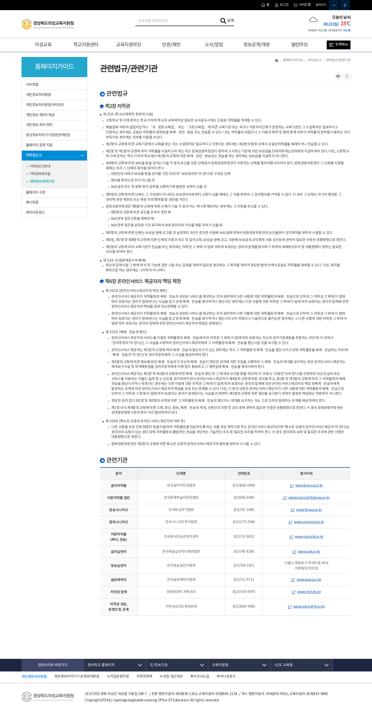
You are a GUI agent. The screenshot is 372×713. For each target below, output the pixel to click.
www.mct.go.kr (309, 592)
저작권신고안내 (40, 166)
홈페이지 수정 (36, 192)
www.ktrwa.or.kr (309, 510)
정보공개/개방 (256, 45)
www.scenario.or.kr (309, 522)
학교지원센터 (85, 45)
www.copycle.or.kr (309, 537)
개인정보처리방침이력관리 (45, 105)
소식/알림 (214, 45)
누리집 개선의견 (171, 677)
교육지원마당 (128, 45)
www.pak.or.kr (309, 552)
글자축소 (334, 5)
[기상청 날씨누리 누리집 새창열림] (313, 19)
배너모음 (32, 202)
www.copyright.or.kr (309, 607)
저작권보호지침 (40, 174)
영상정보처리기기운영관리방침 (48, 135)
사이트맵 (305, 5)
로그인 (284, 5)
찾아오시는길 (199, 677)
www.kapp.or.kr (309, 580)
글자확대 (345, 5)
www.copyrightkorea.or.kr (309, 498)
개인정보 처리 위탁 (39, 125)
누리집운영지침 (118, 677)
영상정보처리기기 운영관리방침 (76, 677)
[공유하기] (346, 76)
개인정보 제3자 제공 (40, 115)
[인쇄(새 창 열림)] (338, 76)
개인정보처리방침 (38, 95)
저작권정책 (144, 677)
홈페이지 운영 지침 (39, 145)
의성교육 (43, 45)
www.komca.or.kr (309, 486)
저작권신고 (34, 155)
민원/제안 (171, 45)
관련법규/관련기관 (42, 182)
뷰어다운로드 (35, 212)
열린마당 (299, 45)
